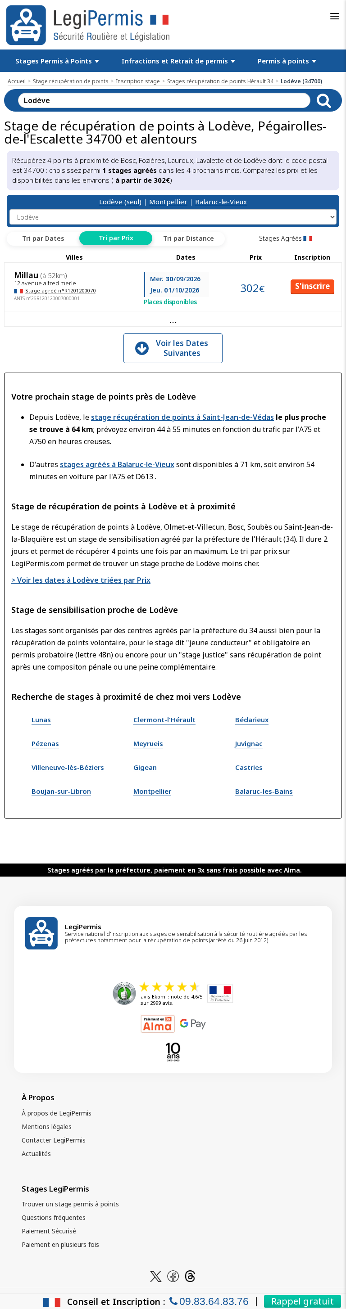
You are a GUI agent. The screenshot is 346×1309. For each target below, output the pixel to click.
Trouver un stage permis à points (70, 1204)
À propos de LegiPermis (56, 1113)
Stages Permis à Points (54, 60)
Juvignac (249, 743)
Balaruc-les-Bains (264, 791)
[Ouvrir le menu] (334, 16)
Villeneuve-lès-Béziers (68, 767)
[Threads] (190, 1275)
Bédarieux (252, 719)
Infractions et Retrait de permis (176, 60)
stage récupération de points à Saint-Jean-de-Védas (182, 417)
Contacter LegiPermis (54, 1140)
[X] (156, 1275)
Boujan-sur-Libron (61, 791)
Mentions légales (47, 1126)
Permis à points (284, 60)
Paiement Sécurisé (49, 1231)
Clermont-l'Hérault (164, 719)
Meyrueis (148, 743)
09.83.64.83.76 (214, 1301)
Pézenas (45, 743)
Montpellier (168, 201)
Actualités (36, 1153)
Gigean (145, 767)
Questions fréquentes (54, 1217)
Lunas (41, 719)
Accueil (17, 81)
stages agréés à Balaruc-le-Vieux (117, 464)
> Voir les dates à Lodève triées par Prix (80, 580)
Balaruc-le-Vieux (221, 201)
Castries (249, 767)
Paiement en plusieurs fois (60, 1244)
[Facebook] (173, 1275)
